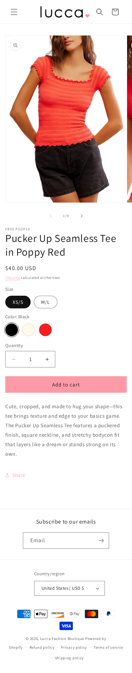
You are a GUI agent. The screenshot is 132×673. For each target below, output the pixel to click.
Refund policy (42, 647)
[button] (14, 12)
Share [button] (18, 475)
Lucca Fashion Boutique (62, 638)
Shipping (12, 277)
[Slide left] (50, 216)
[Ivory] (28, 329)
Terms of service (108, 647)
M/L (45, 302)
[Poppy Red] (45, 329)
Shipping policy (69, 657)
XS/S (18, 302)
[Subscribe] (101, 540)
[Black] (11, 329)
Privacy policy (74, 647)
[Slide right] (81, 216)
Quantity (14, 345)
